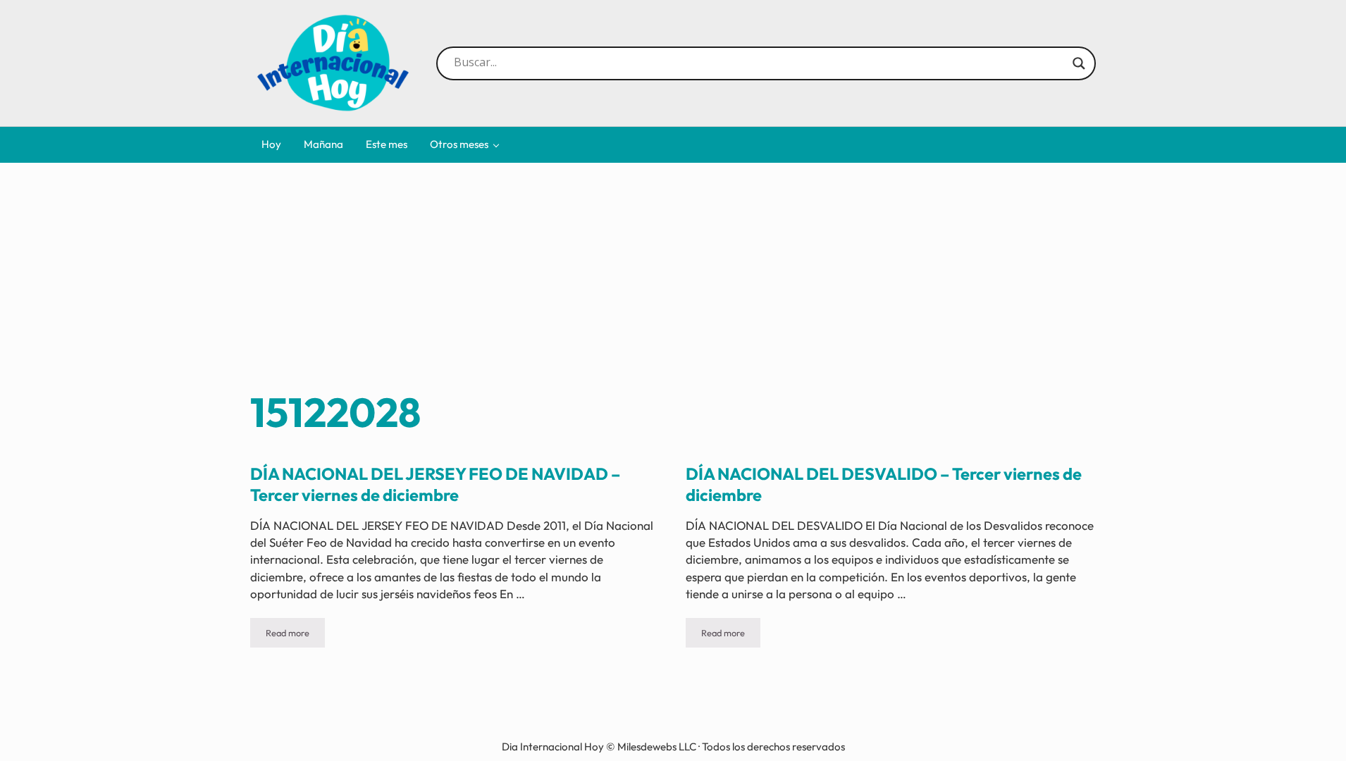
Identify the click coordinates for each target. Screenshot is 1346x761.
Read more (295, 635)
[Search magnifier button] (1079, 63)
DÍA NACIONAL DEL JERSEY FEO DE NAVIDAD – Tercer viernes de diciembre (435, 484)
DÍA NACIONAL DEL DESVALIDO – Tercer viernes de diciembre (884, 484)
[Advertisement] (673, 281)
